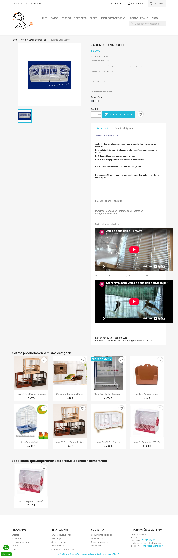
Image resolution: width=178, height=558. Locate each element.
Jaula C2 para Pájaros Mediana (69, 442)
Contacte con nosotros (62, 549)
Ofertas (15, 534)
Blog (154, 18)
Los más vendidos (20, 542)
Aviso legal (56, 538)
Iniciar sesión (97, 538)
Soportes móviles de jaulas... (108, 394)
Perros (66, 18)
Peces (93, 18)
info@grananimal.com (153, 545)
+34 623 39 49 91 (32, 3)
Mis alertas (96, 545)
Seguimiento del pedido (102, 534)
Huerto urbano (138, 18)
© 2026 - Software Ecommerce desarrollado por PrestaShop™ (89, 554)
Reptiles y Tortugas (112, 18)
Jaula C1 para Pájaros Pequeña (31, 394)
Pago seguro (57, 545)
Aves (44, 18)
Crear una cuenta (99, 542)
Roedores (80, 18)
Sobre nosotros (59, 542)
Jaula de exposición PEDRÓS (146, 442)
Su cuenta (97, 529)
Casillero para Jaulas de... (147, 394)
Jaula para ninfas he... (31, 442)
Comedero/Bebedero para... (69, 394)
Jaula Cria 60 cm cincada (108, 442)
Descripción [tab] (103, 128)
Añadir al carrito (118, 114)
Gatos (54, 18)
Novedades (17, 538)
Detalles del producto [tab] (126, 128)
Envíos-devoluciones (61, 534)
